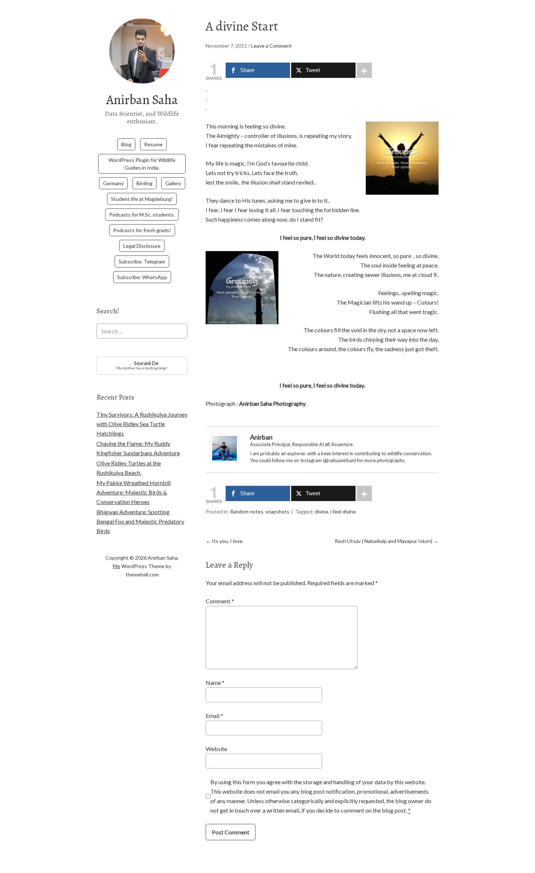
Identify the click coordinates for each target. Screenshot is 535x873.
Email (214, 715)
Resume (153, 144)
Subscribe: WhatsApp (142, 277)
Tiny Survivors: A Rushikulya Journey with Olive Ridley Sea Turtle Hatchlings (141, 424)
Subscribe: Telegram (142, 261)
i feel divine (343, 511)
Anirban (261, 437)
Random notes (246, 511)
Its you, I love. (224, 541)
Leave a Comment (271, 46)
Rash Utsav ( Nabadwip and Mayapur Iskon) (387, 541)
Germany (113, 183)
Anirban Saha (142, 99)
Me (116, 566)
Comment (220, 601)
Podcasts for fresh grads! (142, 230)
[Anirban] (224, 460)
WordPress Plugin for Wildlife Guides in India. (141, 164)
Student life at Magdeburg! (142, 199)
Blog (126, 144)
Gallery (173, 183)
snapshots (277, 511)
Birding (144, 183)
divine (321, 511)
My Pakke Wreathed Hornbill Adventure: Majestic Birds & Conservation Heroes (133, 492)
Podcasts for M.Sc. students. (142, 214)
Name (215, 682)
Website (216, 748)
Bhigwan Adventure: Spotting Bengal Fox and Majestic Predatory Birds (140, 521)
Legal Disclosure (141, 246)
